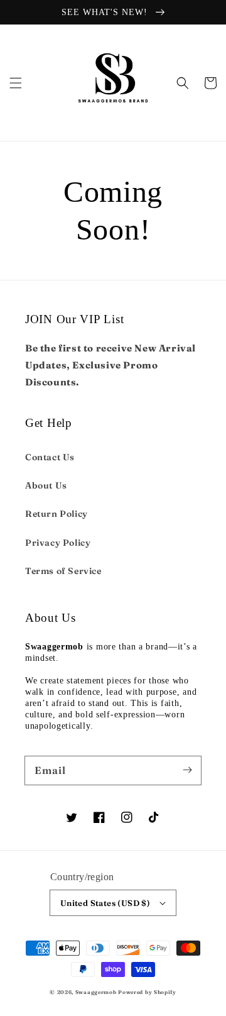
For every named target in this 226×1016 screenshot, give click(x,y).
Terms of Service (63, 571)
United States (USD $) (105, 903)
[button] (16, 83)
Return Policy (56, 513)
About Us (46, 485)
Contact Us (50, 457)
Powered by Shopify (147, 992)
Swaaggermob (96, 992)
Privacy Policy (57, 542)
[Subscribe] (187, 770)
